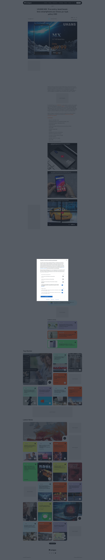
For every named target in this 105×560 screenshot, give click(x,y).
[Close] (66, 260)
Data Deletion (48, 299)
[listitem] (52, 274)
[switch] (63, 276)
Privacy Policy (57, 299)
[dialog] (52, 280)
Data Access (52, 299)
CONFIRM (46, 296)
